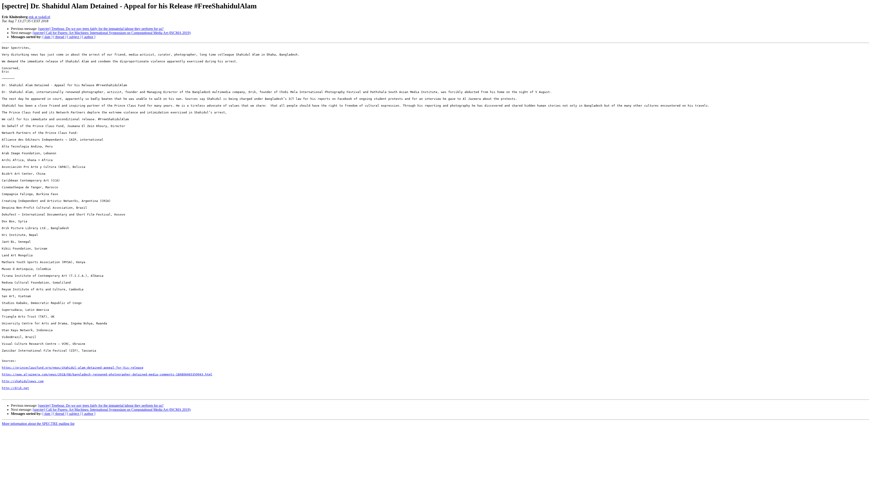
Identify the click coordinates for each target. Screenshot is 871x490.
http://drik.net (15, 388)
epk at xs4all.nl (39, 17)
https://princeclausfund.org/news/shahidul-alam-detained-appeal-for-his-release (72, 367)
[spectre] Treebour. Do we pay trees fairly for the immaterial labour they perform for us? (101, 29)
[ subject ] (74, 37)
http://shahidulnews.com (23, 381)
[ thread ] (59, 37)
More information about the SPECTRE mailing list (38, 424)
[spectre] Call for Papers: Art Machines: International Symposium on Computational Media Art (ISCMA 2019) (112, 33)
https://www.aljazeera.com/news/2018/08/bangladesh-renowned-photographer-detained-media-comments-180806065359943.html (107, 374)
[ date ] (47, 37)
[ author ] (88, 37)
